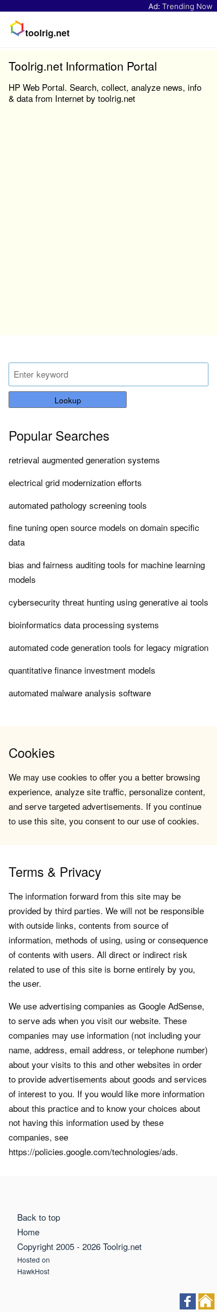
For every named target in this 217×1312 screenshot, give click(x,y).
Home (28, 1231)
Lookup (68, 399)
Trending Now (187, 6)
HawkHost (33, 1271)
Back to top (38, 1217)
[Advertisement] (108, 226)
